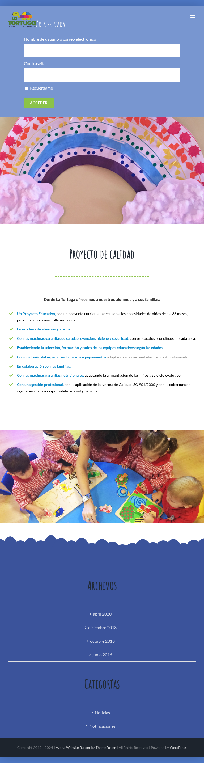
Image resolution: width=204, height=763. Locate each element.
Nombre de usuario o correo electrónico (60, 39)
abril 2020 (102, 613)
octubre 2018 (102, 640)
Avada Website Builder (73, 747)
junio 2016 (102, 654)
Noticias (102, 712)
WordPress (178, 747)
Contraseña (34, 63)
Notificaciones (102, 725)
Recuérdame (41, 88)
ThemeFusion (106, 747)
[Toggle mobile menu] (193, 15)
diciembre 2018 (102, 627)
